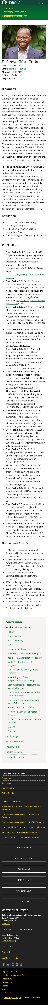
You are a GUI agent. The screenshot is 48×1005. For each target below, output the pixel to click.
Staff (10, 644)
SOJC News (24, 901)
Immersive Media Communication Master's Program (24, 827)
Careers (5, 985)
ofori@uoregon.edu (18, 68)
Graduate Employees (18, 649)
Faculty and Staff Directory (19, 627)
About (4, 989)
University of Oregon (15, 910)
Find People (7, 992)
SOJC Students (24, 847)
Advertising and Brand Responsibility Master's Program (23, 679)
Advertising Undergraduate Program (25, 653)
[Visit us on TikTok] (21, 964)
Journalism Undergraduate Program (25, 657)
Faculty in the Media (15, 741)
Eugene (11, 727)
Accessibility (7, 978)
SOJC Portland (24, 880)
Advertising (6, 778)
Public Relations (9, 793)
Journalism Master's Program (22, 707)
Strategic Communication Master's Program (20, 837)
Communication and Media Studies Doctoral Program (24, 694)
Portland (12, 731)
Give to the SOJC (24, 891)
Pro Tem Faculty (15, 640)
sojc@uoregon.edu (10, 958)
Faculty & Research (14, 622)
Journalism (6, 783)
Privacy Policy (8, 982)
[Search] (38, 2)
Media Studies (8, 788)
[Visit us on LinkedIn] (17, 964)
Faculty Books (12, 746)
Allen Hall (6, 923)
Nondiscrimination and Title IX (15, 975)
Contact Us (6, 952)
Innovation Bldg (9, 940)
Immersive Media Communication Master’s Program (23, 701)
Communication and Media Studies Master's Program (24, 686)
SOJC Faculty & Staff (24, 858)
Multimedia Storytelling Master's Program (19, 832)
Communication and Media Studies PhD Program (23, 822)
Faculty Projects (13, 736)
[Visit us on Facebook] (4, 964)
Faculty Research (14, 752)
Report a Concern (9, 971)
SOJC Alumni (24, 869)
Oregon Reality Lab (15, 757)
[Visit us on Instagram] (13, 964)
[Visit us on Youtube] (8, 964)
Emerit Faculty (14, 636)
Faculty (11, 631)
